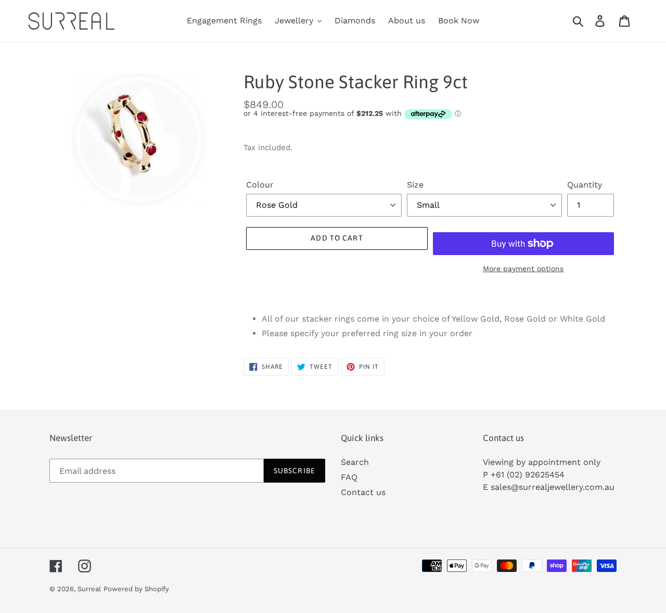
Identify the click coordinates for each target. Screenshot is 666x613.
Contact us (363, 492)
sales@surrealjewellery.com (547, 487)
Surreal (89, 589)
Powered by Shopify (136, 589)
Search (355, 462)
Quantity (584, 185)
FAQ (349, 477)
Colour (260, 185)
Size (415, 185)
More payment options (523, 268)
